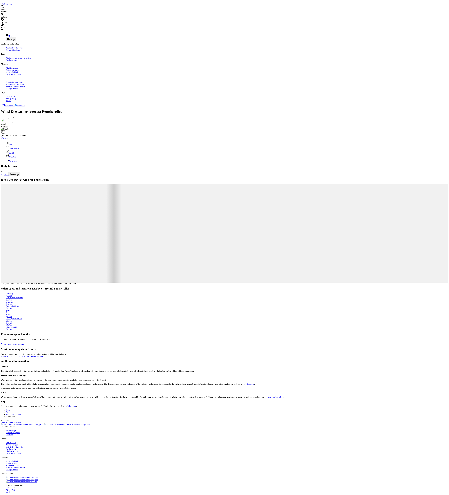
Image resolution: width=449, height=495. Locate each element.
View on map (9, 106)
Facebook (21, 106)
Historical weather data (14, 82)
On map (5, 138)
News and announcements (15, 86)
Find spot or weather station (14, 344)
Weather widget (11, 60)
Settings (12, 40)
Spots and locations (13, 50)
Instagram (34, 480)
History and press (12, 70)
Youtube (34, 482)
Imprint (8, 101)
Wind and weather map (14, 48)
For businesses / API (13, 74)
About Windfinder (12, 72)
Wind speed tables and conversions (18, 58)
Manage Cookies (12, 88)
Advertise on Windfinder (15, 84)
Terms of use (10, 96)
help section (250, 384)
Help (10, 36)
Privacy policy (11, 99)
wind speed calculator (275, 397)
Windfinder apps (12, 68)
